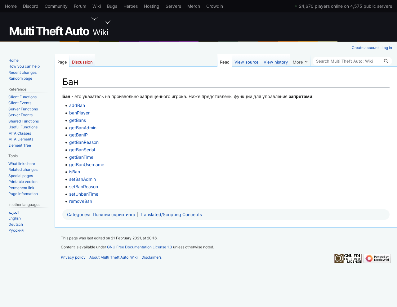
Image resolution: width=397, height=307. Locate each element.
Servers (173, 6)
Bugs (112, 6)
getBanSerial (82, 149)
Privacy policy (73, 257)
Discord (30, 6)
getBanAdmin (82, 127)
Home (11, 6)
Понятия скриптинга (114, 214)
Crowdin (214, 6)
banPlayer (79, 112)
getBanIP (78, 134)
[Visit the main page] (61, 26)
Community (56, 6)
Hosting (151, 6)
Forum (80, 6)
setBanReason (83, 186)
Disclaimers (151, 257)
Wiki (96, 6)
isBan (74, 171)
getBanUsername (86, 164)
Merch (193, 6)
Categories (78, 214)
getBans (77, 120)
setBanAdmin (82, 179)
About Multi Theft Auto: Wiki (113, 257)
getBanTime (81, 157)
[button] (300, 60)
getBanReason (84, 142)
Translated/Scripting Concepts (171, 214)
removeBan (80, 201)
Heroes (130, 6)
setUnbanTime (83, 194)
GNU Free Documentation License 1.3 (139, 247)
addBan (77, 105)
